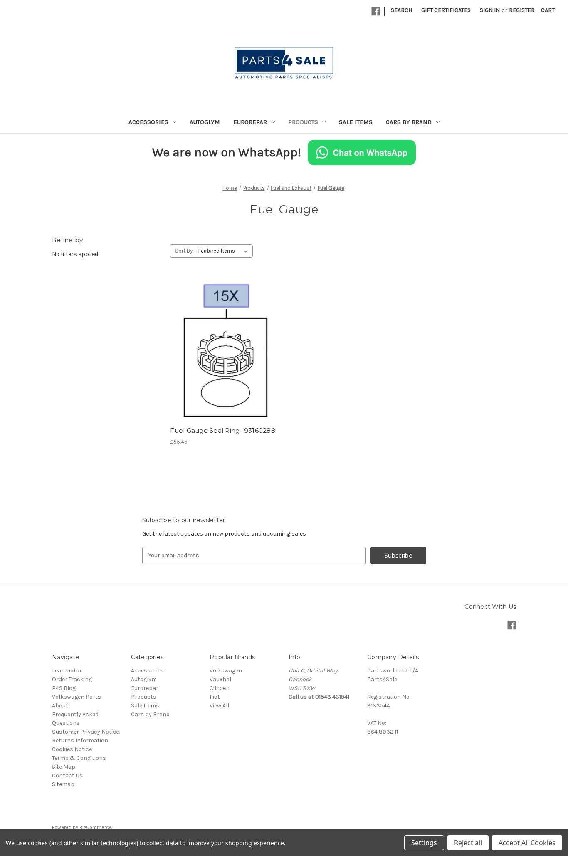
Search (401, 10)
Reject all (468, 842)
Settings (424, 842)
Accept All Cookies (527, 842)
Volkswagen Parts (76, 696)
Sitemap (63, 784)
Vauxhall (221, 679)
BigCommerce (95, 827)
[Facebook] (375, 11)
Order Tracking (72, 679)
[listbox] (224, 251)
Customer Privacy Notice (85, 731)
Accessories (148, 122)
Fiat (215, 696)
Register (522, 10)
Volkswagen (226, 670)
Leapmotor (67, 670)
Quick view (223, 335)
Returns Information (80, 740)
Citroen (220, 688)
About (60, 705)
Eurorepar (250, 122)
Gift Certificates (446, 10)
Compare (222, 350)
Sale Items (356, 122)
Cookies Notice (72, 749)
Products (303, 122)
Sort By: (184, 251)
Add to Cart (224, 364)
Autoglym (205, 122)
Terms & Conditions (79, 758)
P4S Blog (64, 688)
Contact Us (67, 775)
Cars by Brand (409, 122)
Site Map (63, 766)
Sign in (490, 10)
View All (219, 705)
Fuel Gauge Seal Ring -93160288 (222, 430)
